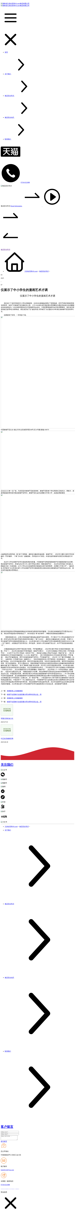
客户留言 (7, 1126)
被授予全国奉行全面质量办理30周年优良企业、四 (24, 694)
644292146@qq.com (7, 1170)
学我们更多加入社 (7, 718)
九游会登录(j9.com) (31, 271)
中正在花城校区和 (7, 738)
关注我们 (7, 764)
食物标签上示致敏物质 (15, 691)
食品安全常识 (5, 249)
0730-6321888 (25, 182)
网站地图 (23, 1188)
